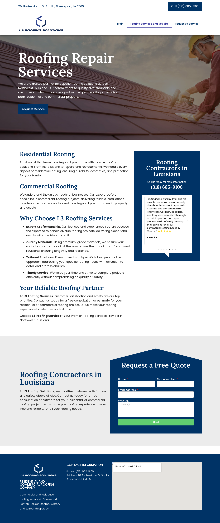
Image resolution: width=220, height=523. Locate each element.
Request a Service (187, 24)
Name (122, 379)
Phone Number (166, 379)
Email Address (127, 390)
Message (124, 400)
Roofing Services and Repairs (149, 24)
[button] (146, 220)
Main (120, 24)
